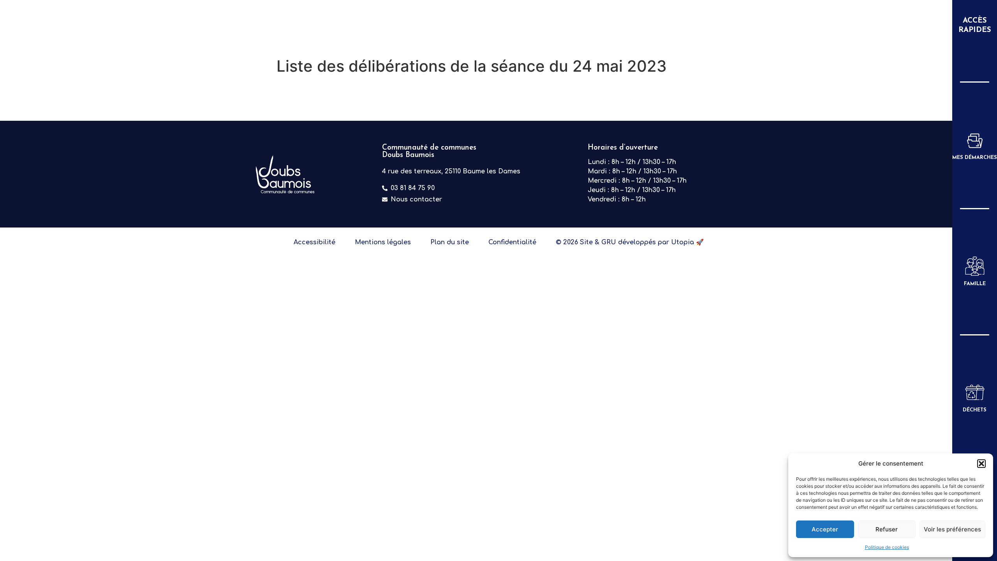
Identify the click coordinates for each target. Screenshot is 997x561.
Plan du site (449, 242)
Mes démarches (974, 157)
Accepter (825, 529)
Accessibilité (314, 242)
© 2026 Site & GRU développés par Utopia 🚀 (630, 242)
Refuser (886, 529)
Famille (975, 283)
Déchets (974, 410)
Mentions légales (383, 242)
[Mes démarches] (975, 140)
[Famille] (975, 266)
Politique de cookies (887, 547)
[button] (981, 464)
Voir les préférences (952, 529)
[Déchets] (975, 392)
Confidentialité (512, 242)
